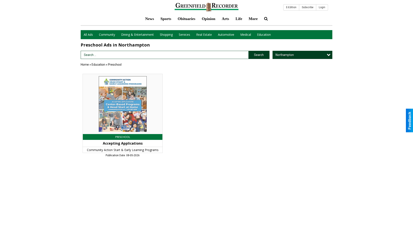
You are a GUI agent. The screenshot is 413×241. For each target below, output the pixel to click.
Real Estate (204, 34)
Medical (245, 34)
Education (264, 34)
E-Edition (291, 7)
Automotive (226, 34)
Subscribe (307, 7)
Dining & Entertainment (137, 34)
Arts (225, 19)
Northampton (285, 55)
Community (107, 34)
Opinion (208, 19)
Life (239, 19)
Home (85, 64)
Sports (165, 19)
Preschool (115, 64)
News (149, 19)
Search (259, 55)
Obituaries (186, 19)
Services (184, 34)
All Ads (88, 34)
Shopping (166, 34)
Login (322, 7)
